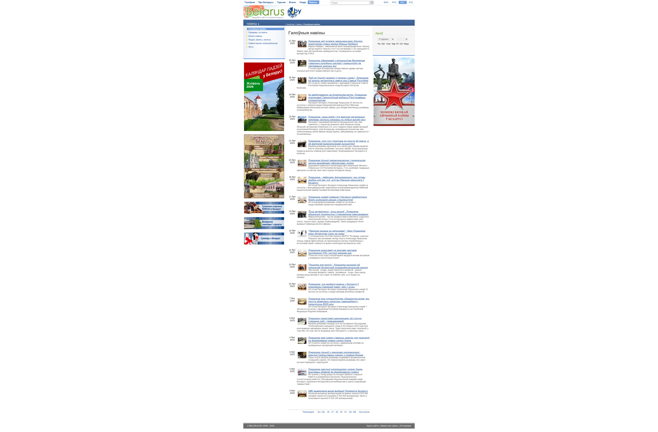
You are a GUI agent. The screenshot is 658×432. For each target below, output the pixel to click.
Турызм (281, 2)
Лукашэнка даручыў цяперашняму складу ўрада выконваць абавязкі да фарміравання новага (335, 370)
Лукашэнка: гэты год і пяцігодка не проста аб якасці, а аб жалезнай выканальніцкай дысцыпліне (338, 142)
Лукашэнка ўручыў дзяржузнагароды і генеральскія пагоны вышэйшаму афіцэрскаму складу (336, 161)
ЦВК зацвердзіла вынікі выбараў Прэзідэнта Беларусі (338, 391)
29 (341, 412)
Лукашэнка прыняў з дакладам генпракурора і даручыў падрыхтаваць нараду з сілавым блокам (335, 353)
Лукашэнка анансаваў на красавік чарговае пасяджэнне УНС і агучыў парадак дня (332, 251)
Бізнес (292, 2)
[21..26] (321, 412)
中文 (411, 2)
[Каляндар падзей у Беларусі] (264, 130)
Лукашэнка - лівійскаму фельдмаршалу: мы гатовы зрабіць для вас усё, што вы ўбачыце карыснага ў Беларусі (336, 180)
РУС (394, 2)
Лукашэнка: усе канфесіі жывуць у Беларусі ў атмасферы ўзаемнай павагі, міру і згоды (333, 285)
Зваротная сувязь (389, 426)
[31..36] (352, 412)
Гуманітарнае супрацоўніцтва (263, 43)
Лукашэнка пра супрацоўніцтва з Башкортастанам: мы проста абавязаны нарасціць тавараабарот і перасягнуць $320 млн (338, 301)
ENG (386, 2)
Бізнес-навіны (255, 36)
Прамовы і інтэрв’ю (257, 32)
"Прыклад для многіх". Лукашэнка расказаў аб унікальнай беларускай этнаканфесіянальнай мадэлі (338, 266)
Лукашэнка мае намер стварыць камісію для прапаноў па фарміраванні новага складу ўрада (339, 339)
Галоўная (250, 2)
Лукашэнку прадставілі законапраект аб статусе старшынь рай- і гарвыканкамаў (335, 319)
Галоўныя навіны (257, 29)
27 (332, 412)
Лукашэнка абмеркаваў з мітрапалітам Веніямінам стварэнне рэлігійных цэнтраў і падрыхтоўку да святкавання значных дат (336, 63)
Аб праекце (405, 426)
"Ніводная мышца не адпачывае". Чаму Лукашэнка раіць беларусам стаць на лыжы (336, 232)
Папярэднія (308, 412)
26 (328, 412)
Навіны (313, 2)
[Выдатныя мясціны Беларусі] (264, 198)
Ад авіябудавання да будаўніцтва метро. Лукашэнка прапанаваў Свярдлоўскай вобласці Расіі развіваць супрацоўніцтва (337, 97)
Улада (303, 2)
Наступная (364, 412)
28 (337, 412)
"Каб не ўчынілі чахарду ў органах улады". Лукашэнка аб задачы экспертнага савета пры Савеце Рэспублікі (338, 79)
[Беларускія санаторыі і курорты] (264, 228)
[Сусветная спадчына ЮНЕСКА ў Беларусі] (264, 213)
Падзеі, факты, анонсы (259, 40)
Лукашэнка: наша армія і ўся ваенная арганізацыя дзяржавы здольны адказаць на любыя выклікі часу (337, 118)
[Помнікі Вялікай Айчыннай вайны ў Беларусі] (394, 125)
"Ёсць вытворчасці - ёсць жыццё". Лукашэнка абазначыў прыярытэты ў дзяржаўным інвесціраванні (338, 213)
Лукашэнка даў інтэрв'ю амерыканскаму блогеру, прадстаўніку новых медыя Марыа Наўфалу (335, 42)
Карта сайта (373, 426)
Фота (250, 47)
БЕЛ (402, 2)
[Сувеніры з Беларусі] (264, 244)
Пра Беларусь (266, 2)
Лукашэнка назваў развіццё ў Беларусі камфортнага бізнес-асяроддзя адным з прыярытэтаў (337, 198)
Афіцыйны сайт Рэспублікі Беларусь (268, 17)
